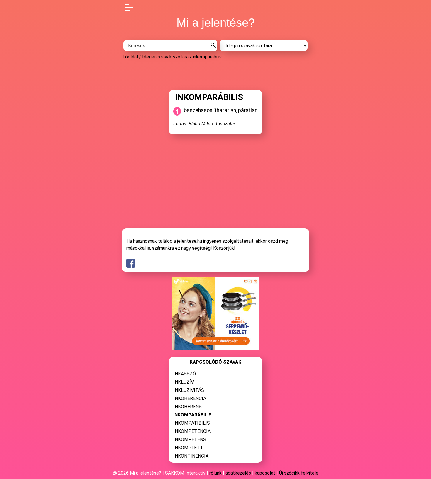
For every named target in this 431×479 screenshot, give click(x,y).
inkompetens (189, 439)
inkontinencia (190, 456)
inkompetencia (192, 431)
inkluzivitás (188, 390)
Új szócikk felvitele (298, 473)
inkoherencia (189, 398)
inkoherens (187, 406)
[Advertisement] (215, 74)
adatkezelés (238, 473)
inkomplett (188, 448)
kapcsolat (265, 473)
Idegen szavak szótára (165, 57)
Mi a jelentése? (216, 22)
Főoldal (130, 57)
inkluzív (183, 382)
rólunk (215, 473)
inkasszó (184, 374)
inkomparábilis (207, 57)
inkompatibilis (191, 423)
